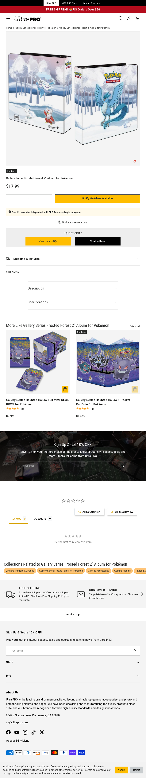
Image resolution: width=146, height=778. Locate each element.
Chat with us (98, 241)
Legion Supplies (91, 3)
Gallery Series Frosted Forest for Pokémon (35, 28)
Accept (121, 770)
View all (135, 326)
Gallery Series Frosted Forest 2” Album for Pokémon (84, 28)
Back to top (73, 614)
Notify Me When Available (97, 198)
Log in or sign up (72, 212)
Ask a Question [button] (91, 511)
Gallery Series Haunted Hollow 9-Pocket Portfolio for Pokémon (103, 402)
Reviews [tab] (16, 518)
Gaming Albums (122, 570)
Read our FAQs (55, 242)
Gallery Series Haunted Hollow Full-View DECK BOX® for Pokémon (37, 402)
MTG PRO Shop (69, 3)
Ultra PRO (51, 3)
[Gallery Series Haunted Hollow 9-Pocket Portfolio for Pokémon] (108, 362)
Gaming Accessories (98, 570)
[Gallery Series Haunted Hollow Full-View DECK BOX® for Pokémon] (38, 362)
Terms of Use (49, 766)
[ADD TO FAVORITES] (135, 161)
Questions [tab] (40, 518)
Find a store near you (75, 222)
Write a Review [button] (124, 511)
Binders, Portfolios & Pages (20, 570)
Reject (136, 770)
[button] (137, 18)
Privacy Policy (69, 766)
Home (9, 28)
